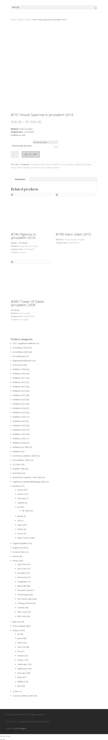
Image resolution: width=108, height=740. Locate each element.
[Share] (4, 736)
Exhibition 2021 (19, 421)
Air (18, 634)
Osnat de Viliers (19, 552)
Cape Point (22, 564)
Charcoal (21, 498)
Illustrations (18, 473)
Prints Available (23, 167)
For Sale (16, 464)
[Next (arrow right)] (4, 739)
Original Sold (80, 164)
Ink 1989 (25, 510)
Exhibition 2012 (19, 382)
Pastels (20, 529)
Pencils (16, 556)
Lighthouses (22, 668)
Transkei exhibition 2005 (23, 696)
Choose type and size (21, 145)
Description (20, 179)
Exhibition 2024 (19, 434)
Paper (88, 164)
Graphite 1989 (19, 469)
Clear (56, 147)
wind (19, 686)
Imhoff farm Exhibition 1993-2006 (27, 477)
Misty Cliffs (21, 586)
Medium (16, 486)
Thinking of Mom (52, 167)
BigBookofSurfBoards (22, 360)
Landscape (21, 664)
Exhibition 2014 (57, 164)
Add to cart (31, 154)
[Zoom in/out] (9, 736)
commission (18, 365)
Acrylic (20, 489)
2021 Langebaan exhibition (24, 343)
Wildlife (20, 681)
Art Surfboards (19, 356)
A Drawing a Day (37, 164)
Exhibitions (17, 451)
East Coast (21, 568)
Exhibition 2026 (19, 443)
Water (19, 677)
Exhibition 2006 (19, 369)
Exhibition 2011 (19, 378)
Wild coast (21, 616)
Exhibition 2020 (19, 417)
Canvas (20, 494)
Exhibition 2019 (19, 412)
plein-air (16, 621)
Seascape (21, 673)
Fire (18, 651)
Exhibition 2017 (19, 404)
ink (18, 507)
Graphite (20, 502)
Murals (20, 516)
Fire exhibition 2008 (21, 460)
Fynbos (20, 660)
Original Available (20, 543)
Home (13, 19)
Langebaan (22, 581)
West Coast (22, 612)
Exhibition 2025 (19, 438)
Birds (29, 19)
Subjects (21, 19)
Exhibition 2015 (19, 395)
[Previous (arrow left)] (1, 739)
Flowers (20, 655)
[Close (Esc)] (1, 736)
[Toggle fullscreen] (6, 736)
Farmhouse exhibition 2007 (24, 456)
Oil (18, 520)
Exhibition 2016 (19, 399)
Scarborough (22, 594)
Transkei (20, 607)
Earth (19, 642)
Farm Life (21, 647)
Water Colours (23, 538)
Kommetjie (22, 577)
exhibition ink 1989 (20, 447)
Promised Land (37, 167)
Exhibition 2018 (19, 408)
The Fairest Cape (24, 599)
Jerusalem (69, 164)
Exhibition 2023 (19, 430)
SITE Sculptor (20, 728)
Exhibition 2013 (19, 386)
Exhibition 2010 (19, 373)
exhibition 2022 (19, 425)
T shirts (16, 691)
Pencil (13, 167)
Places (15, 560)
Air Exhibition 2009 (20, 352)
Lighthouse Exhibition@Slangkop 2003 (29, 481)
